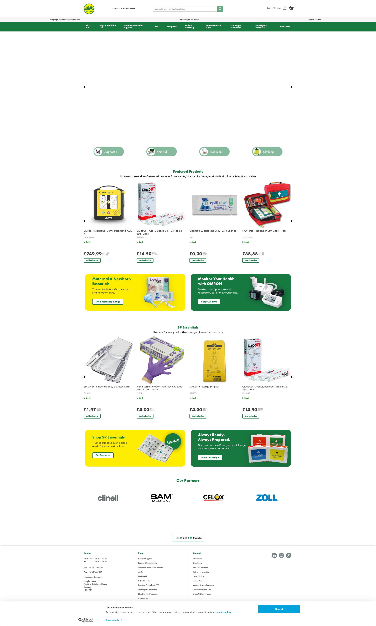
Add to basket (92, 260)
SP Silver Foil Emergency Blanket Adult (107, 386)
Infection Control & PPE (213, 26)
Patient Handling (189, 26)
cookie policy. (223, 612)
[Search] (220, 9)
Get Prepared (102, 455)
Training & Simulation (236, 26)
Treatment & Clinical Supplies (133, 26)
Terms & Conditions (200, 567)
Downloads (197, 563)
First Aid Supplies (145, 558)
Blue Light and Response (148, 594)
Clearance (285, 26)
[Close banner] (304, 606)
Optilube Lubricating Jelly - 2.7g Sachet (212, 230)
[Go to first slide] (292, 87)
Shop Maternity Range (107, 301)
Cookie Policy (198, 580)
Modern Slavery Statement (203, 585)
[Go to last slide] (84, 221)
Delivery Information (201, 572)
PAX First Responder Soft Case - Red (264, 230)
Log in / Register (274, 7)
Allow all (279, 609)
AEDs (157, 26)
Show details (112, 620)
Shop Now (98, 91)
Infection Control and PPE (148, 585)
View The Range (210, 457)
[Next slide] (292, 221)
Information (197, 558)
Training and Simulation (147, 589)
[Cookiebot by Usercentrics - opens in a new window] (86, 620)
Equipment (172, 26)
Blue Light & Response (261, 26)
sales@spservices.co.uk (93, 577)
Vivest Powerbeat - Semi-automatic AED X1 (108, 232)
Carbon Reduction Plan (202, 589)
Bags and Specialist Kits (147, 563)
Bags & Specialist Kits (107, 26)
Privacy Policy (198, 576)
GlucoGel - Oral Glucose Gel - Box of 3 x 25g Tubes (159, 232)
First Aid (88, 26)
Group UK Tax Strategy (202, 594)
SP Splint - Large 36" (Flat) (204, 386)
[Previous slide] (84, 87)
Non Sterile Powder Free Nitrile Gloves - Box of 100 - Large (160, 388)
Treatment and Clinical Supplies (150, 567)
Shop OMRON (209, 301)
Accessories (143, 598)
